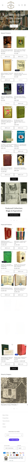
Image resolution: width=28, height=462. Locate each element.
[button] (2, 5)
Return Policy (5, 415)
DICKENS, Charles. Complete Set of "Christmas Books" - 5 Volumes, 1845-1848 (20, 358)
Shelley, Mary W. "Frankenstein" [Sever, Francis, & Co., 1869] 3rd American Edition (7, 168)
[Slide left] (11, 408)
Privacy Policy (5, 418)
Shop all (14, 26)
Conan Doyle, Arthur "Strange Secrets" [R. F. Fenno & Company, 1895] (20, 97)
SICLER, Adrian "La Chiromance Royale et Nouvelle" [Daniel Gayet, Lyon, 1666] (20, 313)
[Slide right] (16, 408)
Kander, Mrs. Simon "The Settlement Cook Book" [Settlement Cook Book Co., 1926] (20, 74)
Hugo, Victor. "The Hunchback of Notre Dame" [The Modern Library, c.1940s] (7, 97)
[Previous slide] (11, 220)
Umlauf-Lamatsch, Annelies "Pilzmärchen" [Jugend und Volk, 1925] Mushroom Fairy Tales (7, 120)
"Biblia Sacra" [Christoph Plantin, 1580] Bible (7, 337)
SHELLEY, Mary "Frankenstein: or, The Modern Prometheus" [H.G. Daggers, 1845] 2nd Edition (20, 289)
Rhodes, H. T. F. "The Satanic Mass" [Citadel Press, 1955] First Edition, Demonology (20, 145)
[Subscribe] (21, 435)
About (4, 424)
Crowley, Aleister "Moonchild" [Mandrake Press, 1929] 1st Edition (20, 168)
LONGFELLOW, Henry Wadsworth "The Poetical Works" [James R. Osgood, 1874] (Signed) (7, 358)
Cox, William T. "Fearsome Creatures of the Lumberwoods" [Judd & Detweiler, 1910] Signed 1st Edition (7, 145)
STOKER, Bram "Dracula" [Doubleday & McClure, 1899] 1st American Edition (6, 242)
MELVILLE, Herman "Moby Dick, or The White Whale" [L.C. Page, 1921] (20, 337)
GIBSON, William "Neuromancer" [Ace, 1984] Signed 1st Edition (7, 313)
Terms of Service (6, 421)
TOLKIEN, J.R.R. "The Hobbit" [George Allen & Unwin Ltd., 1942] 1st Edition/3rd (7, 265)
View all (14, 179)
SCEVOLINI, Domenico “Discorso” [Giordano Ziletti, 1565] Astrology (7, 289)
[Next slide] (16, 220)
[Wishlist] (22, 5)
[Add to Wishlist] (12, 37)
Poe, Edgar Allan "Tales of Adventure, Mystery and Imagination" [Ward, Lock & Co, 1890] (19, 121)
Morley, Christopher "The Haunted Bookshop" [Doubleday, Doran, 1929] (7, 74)
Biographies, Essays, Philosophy (9, 404)
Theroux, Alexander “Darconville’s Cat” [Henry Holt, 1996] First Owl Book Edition (7, 50)
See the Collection (14, 214)
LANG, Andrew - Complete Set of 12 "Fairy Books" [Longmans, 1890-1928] (20, 242)
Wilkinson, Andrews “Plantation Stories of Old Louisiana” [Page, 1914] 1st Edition (20, 50)
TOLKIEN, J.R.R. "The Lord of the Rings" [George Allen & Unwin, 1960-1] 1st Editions (20, 265)
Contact (4, 426)
